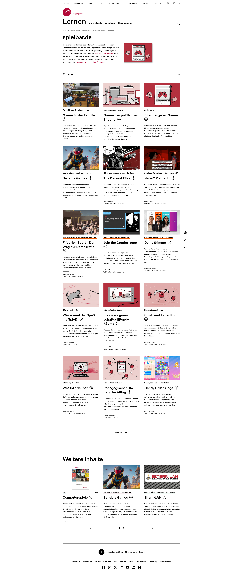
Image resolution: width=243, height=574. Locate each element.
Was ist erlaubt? (75, 388)
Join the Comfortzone (120, 243)
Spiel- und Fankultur (160, 315)
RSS (115, 562)
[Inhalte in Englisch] (179, 4)
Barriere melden (141, 562)
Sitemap (98, 562)
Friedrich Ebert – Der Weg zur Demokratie (79, 245)
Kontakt (123, 562)
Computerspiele (75, 497)
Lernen (65, 30)
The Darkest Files (117, 178)
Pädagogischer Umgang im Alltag (118, 390)
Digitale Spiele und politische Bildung (93, 30)
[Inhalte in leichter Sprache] (168, 4)
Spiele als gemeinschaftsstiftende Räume (117, 319)
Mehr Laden (121, 432)
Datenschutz (87, 562)
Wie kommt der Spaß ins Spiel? (79, 317)
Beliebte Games (75, 178)
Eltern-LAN (152, 497)
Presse (131, 562)
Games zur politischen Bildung (90, 62)
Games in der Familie (104, 53)
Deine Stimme (155, 243)
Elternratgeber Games (161, 115)
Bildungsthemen (75, 30)
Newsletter (107, 562)
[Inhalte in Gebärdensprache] (173, 4)
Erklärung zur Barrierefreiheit (160, 562)
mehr (158, 3)
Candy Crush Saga (159, 388)
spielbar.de (111, 30)
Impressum (76, 562)
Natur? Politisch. (157, 178)
